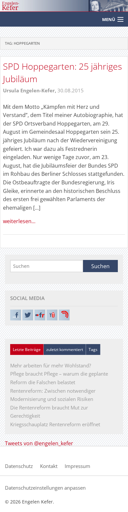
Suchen (100, 266)
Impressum (77, 466)
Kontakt (48, 466)
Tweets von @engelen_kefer (39, 443)
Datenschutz (19, 466)
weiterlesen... (19, 221)
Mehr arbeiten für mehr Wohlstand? (50, 365)
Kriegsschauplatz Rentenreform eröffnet (55, 424)
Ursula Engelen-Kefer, (30, 90)
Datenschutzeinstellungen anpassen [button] (45, 487)
